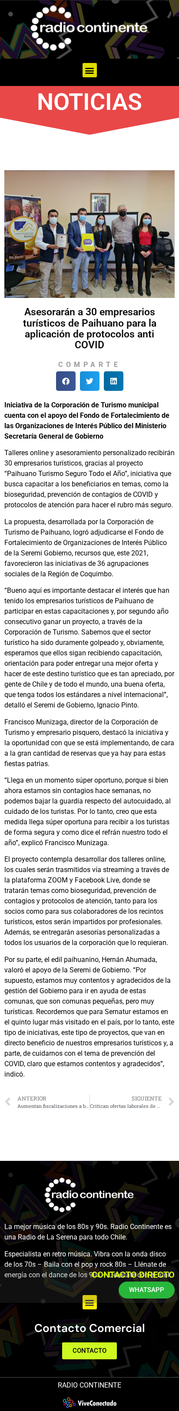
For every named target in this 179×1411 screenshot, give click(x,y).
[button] (90, 70)
